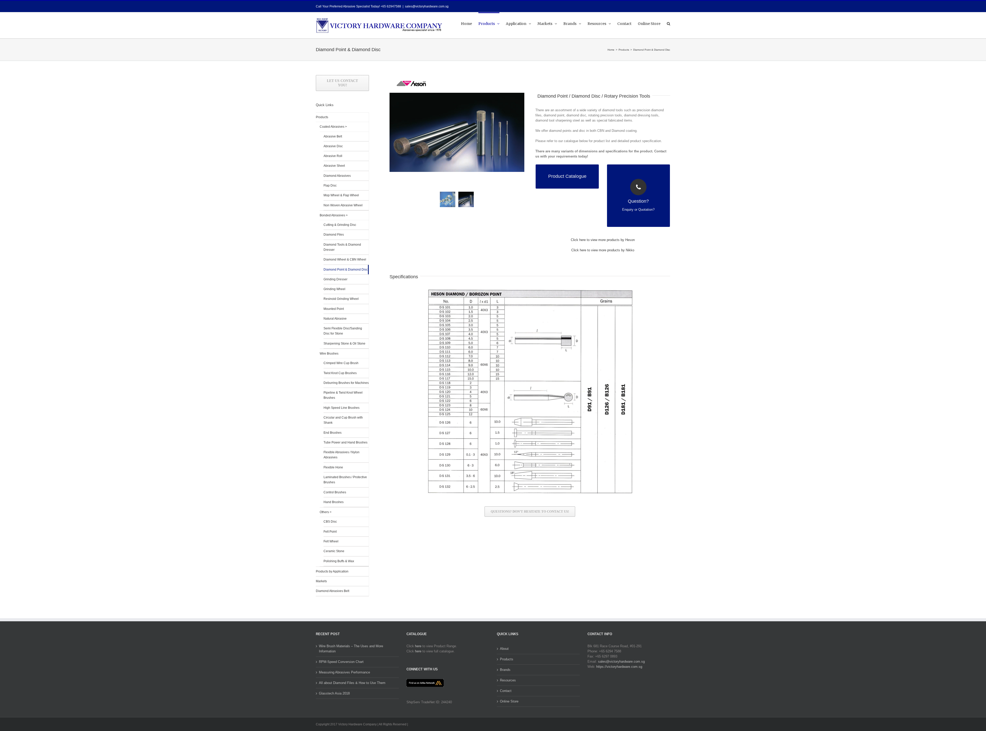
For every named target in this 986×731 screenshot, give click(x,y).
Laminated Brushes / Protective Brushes (345, 479)
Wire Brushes (329, 353)
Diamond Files (334, 234)
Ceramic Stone (334, 551)
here (418, 646)
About (504, 649)
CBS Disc (330, 521)
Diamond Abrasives (337, 176)
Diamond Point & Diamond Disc (346, 269)
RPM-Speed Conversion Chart (341, 662)
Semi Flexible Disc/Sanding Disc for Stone (343, 331)
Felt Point (330, 531)
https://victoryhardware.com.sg (619, 667)
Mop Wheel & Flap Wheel (341, 195)
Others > (325, 512)
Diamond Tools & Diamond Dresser (342, 247)
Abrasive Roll (333, 156)
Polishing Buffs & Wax (339, 561)
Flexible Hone (333, 467)
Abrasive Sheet (334, 166)
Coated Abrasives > (333, 126)
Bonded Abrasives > (334, 215)
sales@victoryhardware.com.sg (427, 6)
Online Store (509, 701)
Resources (508, 680)
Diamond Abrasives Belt (332, 591)
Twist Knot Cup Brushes (340, 373)
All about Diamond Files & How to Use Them (352, 683)
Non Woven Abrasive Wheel (343, 205)
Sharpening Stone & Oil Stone (344, 343)
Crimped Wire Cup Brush (341, 363)
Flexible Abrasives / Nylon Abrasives (341, 454)
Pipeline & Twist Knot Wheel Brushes (343, 395)
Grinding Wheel (334, 289)
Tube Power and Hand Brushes (345, 442)
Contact (505, 691)
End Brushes (333, 432)
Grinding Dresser (335, 279)
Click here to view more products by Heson (603, 240)
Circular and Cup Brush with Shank (343, 420)
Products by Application (332, 571)
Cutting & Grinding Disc (340, 225)
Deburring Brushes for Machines (346, 383)
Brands (505, 670)
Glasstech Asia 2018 (334, 693)
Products (322, 117)
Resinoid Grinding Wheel (341, 299)
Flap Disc (330, 185)
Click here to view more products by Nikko (602, 250)
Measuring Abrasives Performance (344, 672)
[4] (457, 132)
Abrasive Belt (333, 136)
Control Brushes (335, 492)
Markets (321, 581)
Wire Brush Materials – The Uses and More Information (351, 648)
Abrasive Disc (333, 146)
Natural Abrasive (335, 318)
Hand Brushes (334, 502)
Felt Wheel (331, 541)
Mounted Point (334, 309)
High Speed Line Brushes (341, 408)
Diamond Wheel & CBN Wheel (345, 259)
